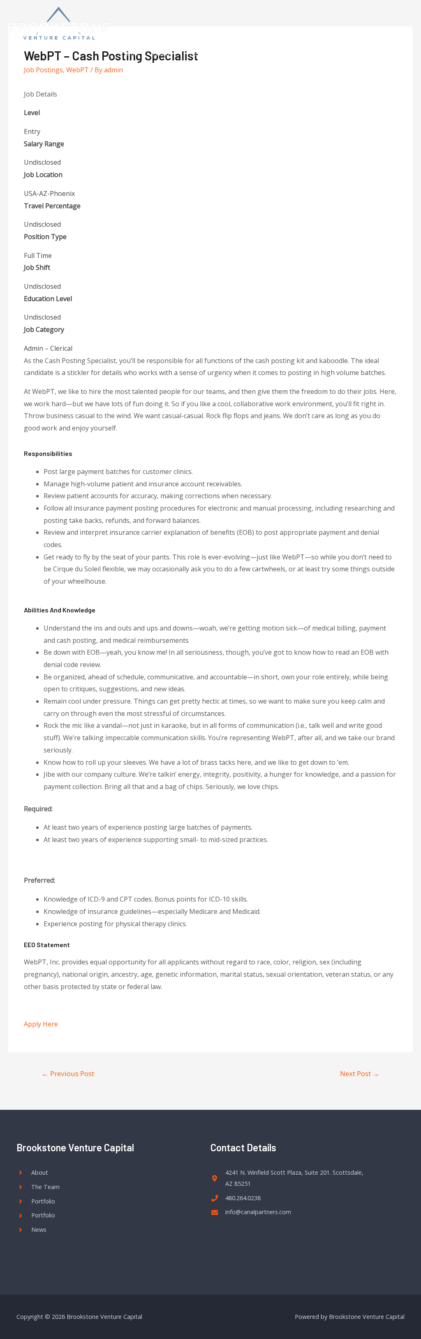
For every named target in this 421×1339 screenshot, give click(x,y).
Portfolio (243, 53)
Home (130, 53)
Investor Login (370, 53)
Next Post (359, 1073)
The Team (201, 53)
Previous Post (68, 1073)
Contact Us (287, 53)
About (162, 53)
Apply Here (41, 1023)
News (326, 53)
